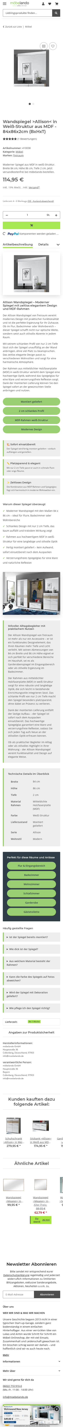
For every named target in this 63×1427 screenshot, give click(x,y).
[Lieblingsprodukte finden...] (56, 13)
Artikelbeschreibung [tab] (18, 244)
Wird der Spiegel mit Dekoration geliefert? (27, 994)
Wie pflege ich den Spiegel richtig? (29, 1008)
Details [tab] (43, 244)
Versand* (34, 187)
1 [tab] (30, 104)
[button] (43, 3)
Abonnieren (47, 1294)
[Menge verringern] (7, 215)
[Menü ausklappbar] (4, 2)
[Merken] (53, 46)
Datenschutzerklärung (16, 1275)
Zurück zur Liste (13, 26)
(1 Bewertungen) (27, 138)
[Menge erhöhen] (56, 215)
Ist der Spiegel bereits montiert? (28, 937)
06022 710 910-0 (12, 1386)
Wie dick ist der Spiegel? (23, 949)
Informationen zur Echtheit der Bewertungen (32, 1425)
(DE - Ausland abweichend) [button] (41, 201)
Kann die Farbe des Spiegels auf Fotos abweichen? (30, 978)
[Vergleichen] (44, 46)
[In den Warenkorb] (5, 38)
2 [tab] (33, 104)
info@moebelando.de (15, 1397)
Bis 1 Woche (34, 1021)
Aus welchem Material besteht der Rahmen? (28, 962)
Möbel (19, 151)
